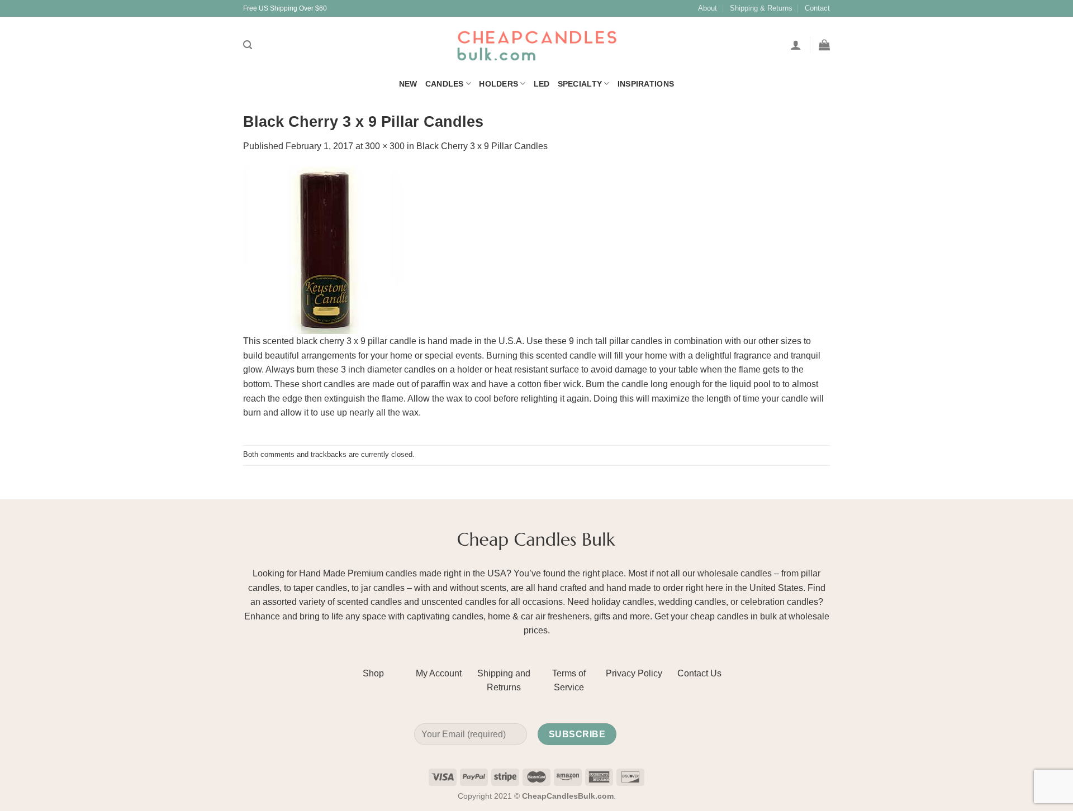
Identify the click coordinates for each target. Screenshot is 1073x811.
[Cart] (824, 44)
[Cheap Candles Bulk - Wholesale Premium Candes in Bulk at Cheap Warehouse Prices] (536, 44)
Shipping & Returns (761, 8)
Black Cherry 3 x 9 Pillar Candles (482, 146)
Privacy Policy (634, 673)
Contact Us (699, 673)
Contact (817, 8)
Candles (444, 83)
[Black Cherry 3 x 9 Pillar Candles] (327, 249)
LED (542, 83)
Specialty (580, 83)
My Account (439, 673)
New (408, 83)
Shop (373, 673)
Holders (498, 83)
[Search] (247, 45)
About (707, 8)
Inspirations (646, 83)
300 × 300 (385, 146)
